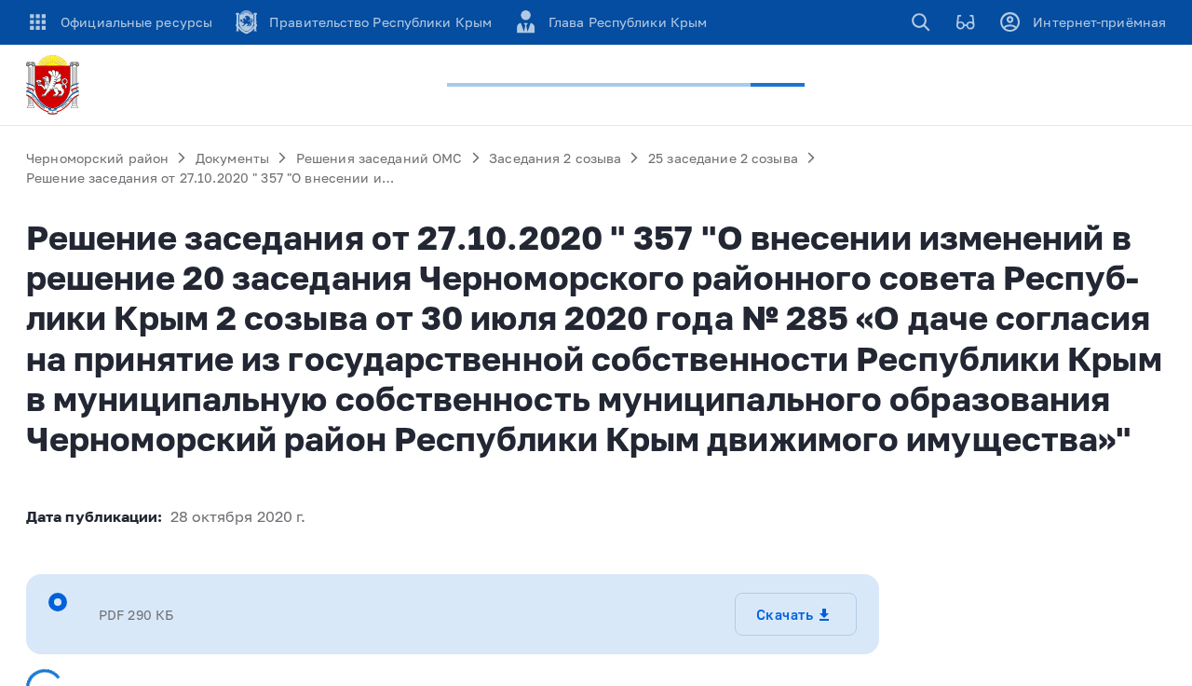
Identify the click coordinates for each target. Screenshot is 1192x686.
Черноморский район (97, 158)
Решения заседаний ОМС (379, 158)
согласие (532, 589)
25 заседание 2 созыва (723, 158)
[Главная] (56, 85)
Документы (232, 158)
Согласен (900, 589)
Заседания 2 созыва (555, 158)
